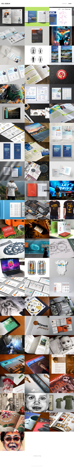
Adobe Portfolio (39, 466)
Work (69, 3)
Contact (64, 3)
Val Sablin (5, 3)
